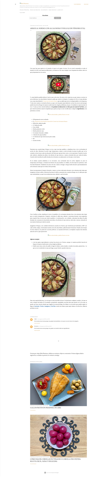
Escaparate (44, 10)
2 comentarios (33, 463)
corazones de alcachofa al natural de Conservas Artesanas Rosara (50, 121)
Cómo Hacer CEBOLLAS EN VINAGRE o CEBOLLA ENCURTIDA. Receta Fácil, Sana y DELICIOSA (55, 460)
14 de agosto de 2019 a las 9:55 (43, 319)
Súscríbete (45, 15)
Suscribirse (77, 4)
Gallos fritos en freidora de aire (45, 408)
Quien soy (60, 10)
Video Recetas (52, 10)
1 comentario (33, 410)
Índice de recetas (35, 10)
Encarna (36, 326)
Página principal (24, 10)
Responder (37, 323)
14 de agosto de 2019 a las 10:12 (45, 326)
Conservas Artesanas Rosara (50, 101)
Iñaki (35, 319)
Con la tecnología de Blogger (53, 472)
